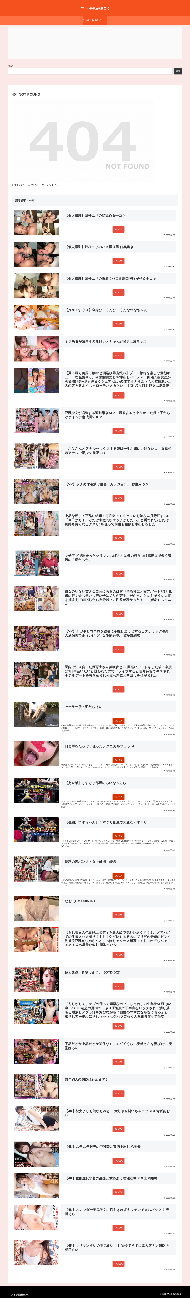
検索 (10, 66)
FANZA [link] (118, 229)
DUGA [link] (118, 721)
